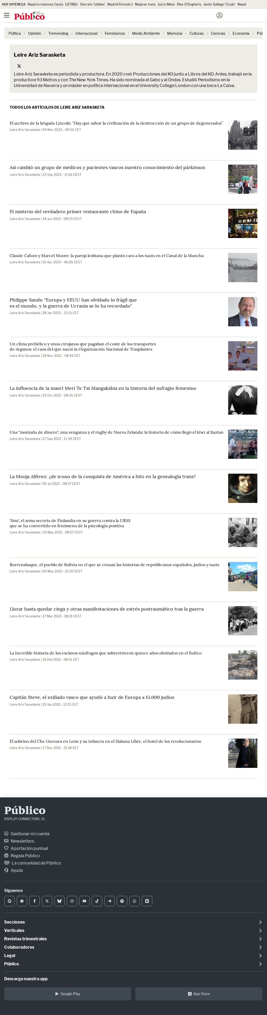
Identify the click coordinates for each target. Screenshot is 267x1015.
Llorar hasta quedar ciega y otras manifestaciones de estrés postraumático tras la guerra (107, 609)
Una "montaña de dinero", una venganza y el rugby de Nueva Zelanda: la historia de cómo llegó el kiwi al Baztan (116, 432)
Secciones (14, 922)
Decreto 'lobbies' (92, 4)
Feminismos (115, 33)
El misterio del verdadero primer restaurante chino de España (78, 211)
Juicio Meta (166, 4)
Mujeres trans (145, 4)
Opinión (34, 33)
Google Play (70, 993)
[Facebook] (34, 901)
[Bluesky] (59, 901)
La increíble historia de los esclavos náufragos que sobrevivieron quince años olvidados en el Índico (106, 653)
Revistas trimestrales (25, 938)
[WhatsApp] (134, 901)
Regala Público (25, 855)
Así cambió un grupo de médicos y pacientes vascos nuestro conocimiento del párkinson (107, 167)
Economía (241, 33)
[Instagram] (72, 901)
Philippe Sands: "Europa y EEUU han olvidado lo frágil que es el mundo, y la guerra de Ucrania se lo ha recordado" (73, 303)
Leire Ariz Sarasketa (25, 130)
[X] (47, 901)
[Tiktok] (97, 901)
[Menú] (6, 15)
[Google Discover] (22, 901)
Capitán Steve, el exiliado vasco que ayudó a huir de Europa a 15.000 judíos (92, 697)
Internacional (87, 33)
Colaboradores (19, 947)
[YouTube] (84, 901)
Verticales (14, 930)
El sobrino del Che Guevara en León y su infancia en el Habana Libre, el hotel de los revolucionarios (105, 741)
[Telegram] (109, 901)
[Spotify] (122, 901)
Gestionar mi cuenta (30, 833)
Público (25, 811)
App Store (201, 993)
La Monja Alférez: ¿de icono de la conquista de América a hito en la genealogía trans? (103, 476)
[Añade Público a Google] (9, 901)
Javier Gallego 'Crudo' (219, 4)
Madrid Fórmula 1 (120, 4)
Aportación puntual (29, 848)
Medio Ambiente (146, 33)
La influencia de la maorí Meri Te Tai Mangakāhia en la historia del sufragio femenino (103, 388)
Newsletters (22, 841)
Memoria (174, 33)
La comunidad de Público (36, 863)
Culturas (197, 33)
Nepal (242, 4)
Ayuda (16, 870)
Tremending (58, 33)
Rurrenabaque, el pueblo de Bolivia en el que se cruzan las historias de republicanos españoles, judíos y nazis (114, 564)
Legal (9, 955)
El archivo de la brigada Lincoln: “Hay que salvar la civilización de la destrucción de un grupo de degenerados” (116, 123)
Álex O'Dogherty (189, 4)
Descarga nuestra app (26, 978)
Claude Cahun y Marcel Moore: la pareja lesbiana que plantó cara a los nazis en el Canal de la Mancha (107, 255)
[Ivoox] (147, 901)
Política (15, 33)
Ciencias (218, 33)
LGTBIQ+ (71, 4)
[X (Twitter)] (19, 66)
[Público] (124, 16)
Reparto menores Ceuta (45, 4)
